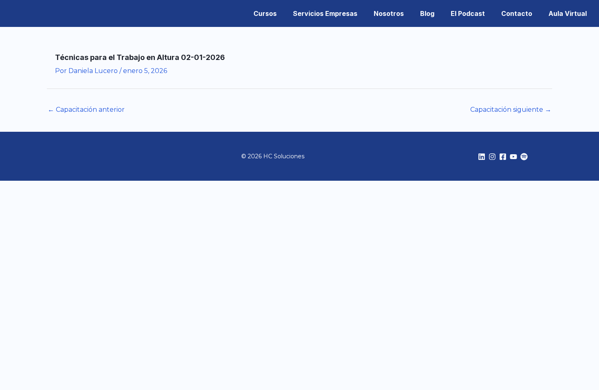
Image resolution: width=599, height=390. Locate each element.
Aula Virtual (567, 13)
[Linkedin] (481, 156)
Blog (427, 13)
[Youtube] (513, 156)
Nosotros (389, 13)
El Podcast (468, 13)
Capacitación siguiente (510, 109)
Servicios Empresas (325, 13)
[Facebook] (503, 156)
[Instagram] (492, 156)
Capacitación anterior (86, 109)
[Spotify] (524, 156)
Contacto (516, 13)
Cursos (265, 13)
